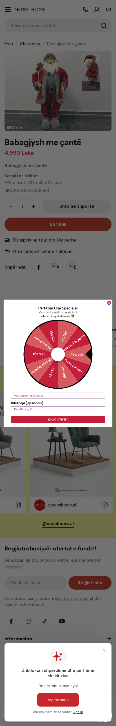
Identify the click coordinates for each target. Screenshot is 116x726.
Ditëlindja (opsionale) (27, 403)
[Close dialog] (109, 303)
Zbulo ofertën (58, 419)
